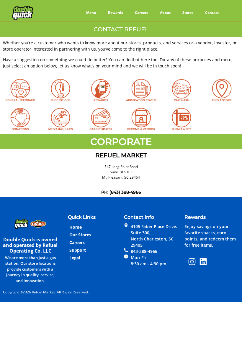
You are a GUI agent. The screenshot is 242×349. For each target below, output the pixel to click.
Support (77, 250)
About (165, 12)
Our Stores (80, 234)
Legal (74, 258)
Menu (91, 12)
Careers (141, 12)
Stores (187, 12)
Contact (212, 12)
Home (75, 227)
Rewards (115, 12)
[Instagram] (192, 261)
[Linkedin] (203, 261)
